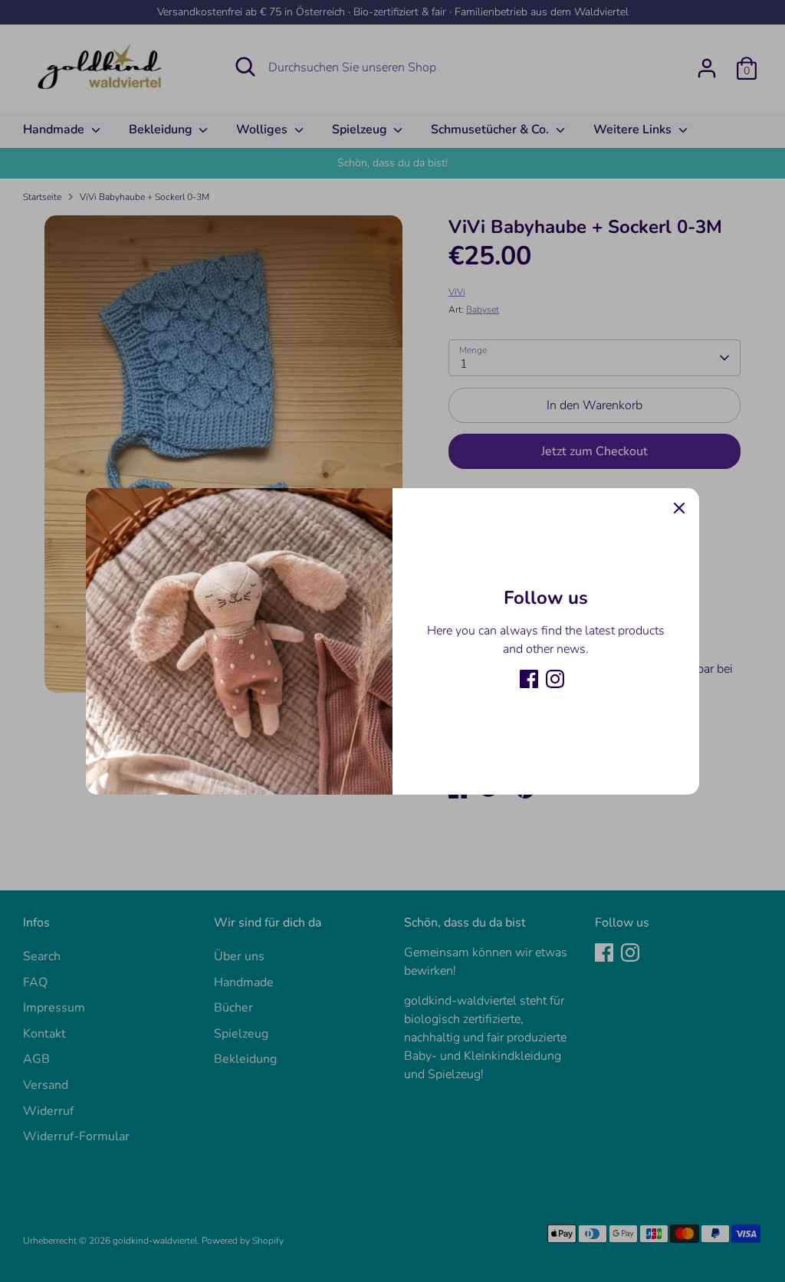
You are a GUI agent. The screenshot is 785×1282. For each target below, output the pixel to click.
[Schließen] (679, 508)
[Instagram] (555, 679)
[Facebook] (529, 679)
